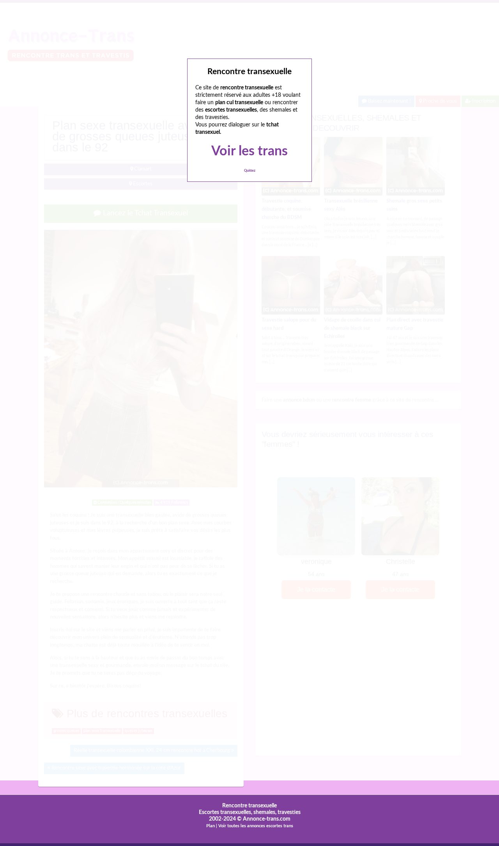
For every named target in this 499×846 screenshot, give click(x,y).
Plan (210, 826)
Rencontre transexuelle (249, 806)
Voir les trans (249, 151)
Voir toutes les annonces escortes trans (255, 826)
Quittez (249, 170)
